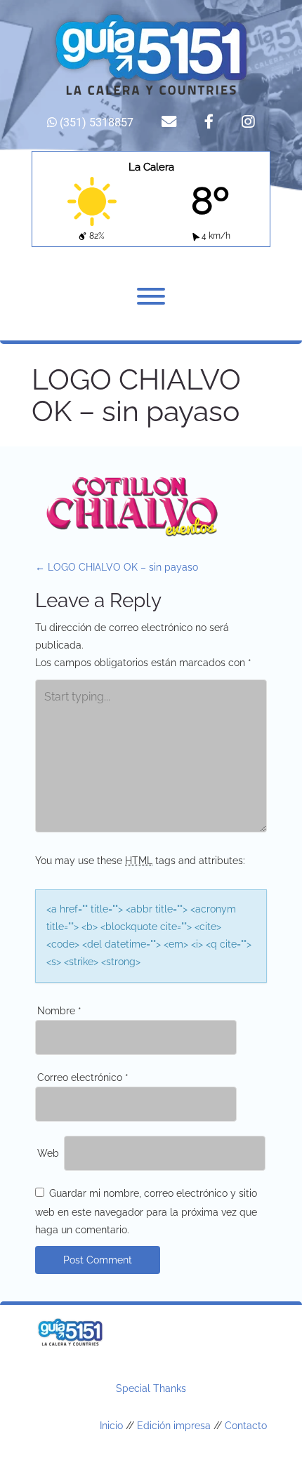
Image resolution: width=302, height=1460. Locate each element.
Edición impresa (174, 1425)
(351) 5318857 (95, 122)
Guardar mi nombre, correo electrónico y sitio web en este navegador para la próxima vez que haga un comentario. (146, 1211)
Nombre (59, 1010)
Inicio (111, 1425)
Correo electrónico (83, 1077)
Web (48, 1153)
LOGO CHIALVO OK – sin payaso (116, 567)
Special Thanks (151, 1388)
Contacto (246, 1425)
